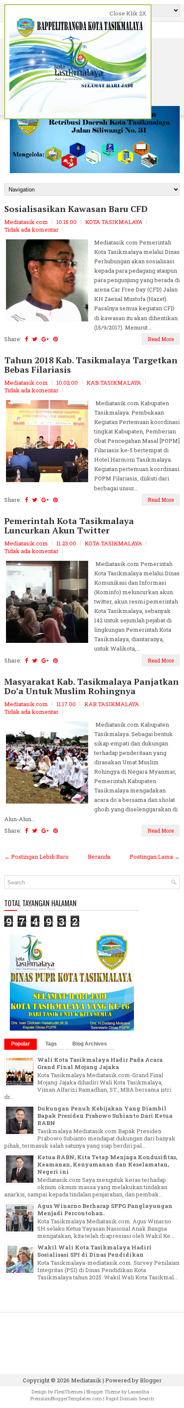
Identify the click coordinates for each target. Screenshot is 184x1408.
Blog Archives (89, 1044)
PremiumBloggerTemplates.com (66, 1398)
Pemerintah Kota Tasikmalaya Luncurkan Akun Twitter (69, 525)
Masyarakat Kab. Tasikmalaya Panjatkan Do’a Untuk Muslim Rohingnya (91, 686)
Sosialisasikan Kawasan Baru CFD (76, 209)
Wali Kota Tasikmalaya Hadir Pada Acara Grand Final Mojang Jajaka (100, 1063)
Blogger (151, 1380)
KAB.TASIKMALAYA (113, 382)
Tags (51, 1044)
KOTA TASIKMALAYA (113, 222)
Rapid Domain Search (130, 1398)
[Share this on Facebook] (26, 339)
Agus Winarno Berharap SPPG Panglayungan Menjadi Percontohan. (104, 1209)
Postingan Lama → (155, 856)
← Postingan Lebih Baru (36, 856)
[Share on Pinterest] (55, 339)
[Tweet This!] (34, 339)
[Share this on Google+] (45, 339)
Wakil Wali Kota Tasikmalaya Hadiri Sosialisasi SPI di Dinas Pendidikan (94, 1250)
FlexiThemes (68, 1391)
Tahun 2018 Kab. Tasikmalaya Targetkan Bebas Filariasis (91, 365)
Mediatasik (86, 1380)
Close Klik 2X (128, 13)
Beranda (99, 856)
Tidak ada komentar (31, 229)
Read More (161, 339)
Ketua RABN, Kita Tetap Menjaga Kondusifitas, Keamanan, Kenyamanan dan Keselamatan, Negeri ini (107, 1164)
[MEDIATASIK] (72, 1028)
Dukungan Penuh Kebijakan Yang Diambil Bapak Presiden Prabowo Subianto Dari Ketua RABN (104, 1116)
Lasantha (138, 1391)
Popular (20, 1044)
